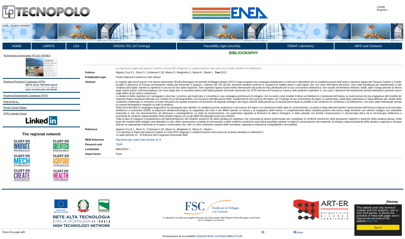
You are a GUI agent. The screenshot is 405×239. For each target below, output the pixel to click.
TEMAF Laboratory (300, 46)
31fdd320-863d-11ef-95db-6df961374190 (219, 236)
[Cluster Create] (22, 180)
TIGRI (119, 144)
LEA (76, 46)
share (299, 232)
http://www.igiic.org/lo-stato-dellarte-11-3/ (138, 139)
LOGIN (381, 7)
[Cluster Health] (61, 180)
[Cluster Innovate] (22, 151)
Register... (383, 10)
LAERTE (49, 46)
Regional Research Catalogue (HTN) (24, 81)
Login (5, 25)
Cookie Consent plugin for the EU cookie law (378, 233)
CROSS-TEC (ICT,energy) (131, 46)
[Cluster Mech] (22, 165)
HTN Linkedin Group (15, 113)
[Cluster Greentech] (61, 151)
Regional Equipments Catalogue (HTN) (25, 95)
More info (372, 221)
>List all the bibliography (97, 62)
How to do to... (11, 101)
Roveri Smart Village (15, 107)
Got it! (378, 227)
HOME (17, 46)
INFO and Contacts (368, 46)
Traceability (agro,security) (221, 46)
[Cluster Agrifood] (61, 165)
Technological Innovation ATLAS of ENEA (26, 55)
